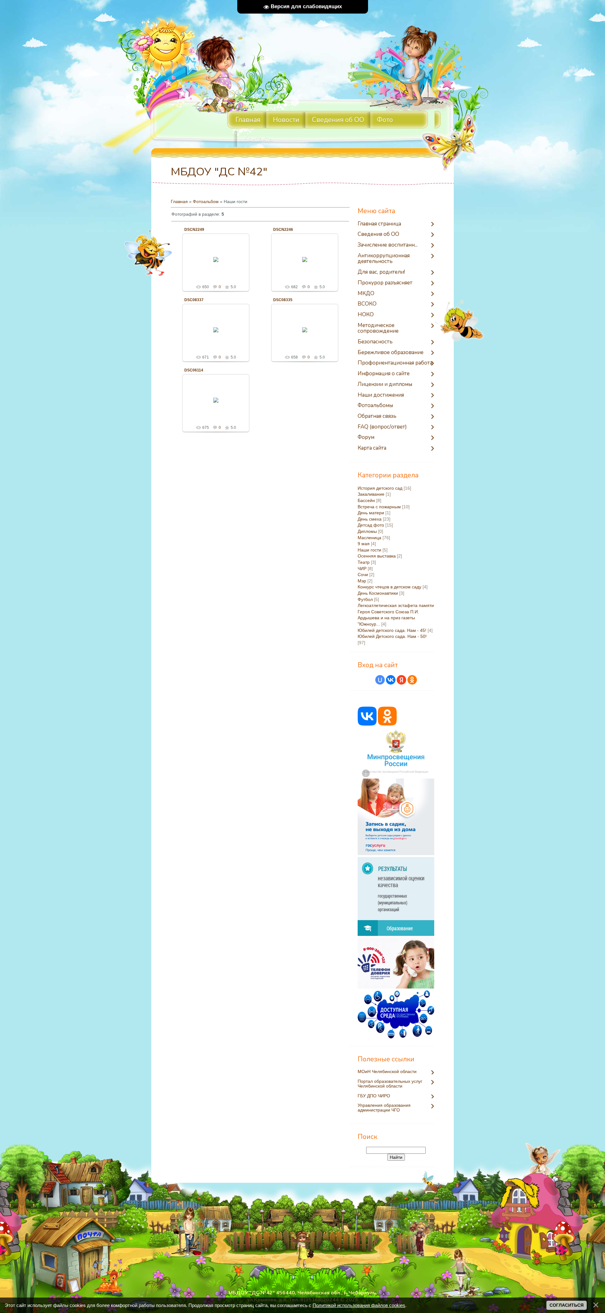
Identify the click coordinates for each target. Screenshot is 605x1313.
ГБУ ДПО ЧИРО (374, 1096)
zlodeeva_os (219, 264)
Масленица (369, 537)
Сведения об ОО (338, 119)
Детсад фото (371, 525)
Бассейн (366, 500)
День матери (371, 512)
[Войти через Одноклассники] (412, 680)
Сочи (363, 574)
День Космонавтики (378, 593)
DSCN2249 (194, 229)
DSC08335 (282, 300)
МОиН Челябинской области (387, 1071)
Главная (179, 201)
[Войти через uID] (380, 680)
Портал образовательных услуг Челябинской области (390, 1083)
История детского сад (380, 488)
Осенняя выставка (377, 555)
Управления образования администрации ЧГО (384, 1107)
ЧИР (362, 568)
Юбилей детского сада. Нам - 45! (392, 630)
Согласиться (567, 1305)
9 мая (364, 543)
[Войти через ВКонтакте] (390, 680)
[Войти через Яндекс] (401, 680)
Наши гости (369, 549)
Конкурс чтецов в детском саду (389, 586)
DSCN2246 (283, 229)
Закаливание (371, 494)
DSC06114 (193, 370)
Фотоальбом (206, 201)
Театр (364, 562)
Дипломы (367, 531)
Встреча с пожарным (379, 506)
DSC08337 (194, 300)
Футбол (365, 599)
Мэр (362, 580)
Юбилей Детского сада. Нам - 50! (392, 636)
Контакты (259, 138)
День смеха (370, 519)
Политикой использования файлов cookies (359, 1305)
